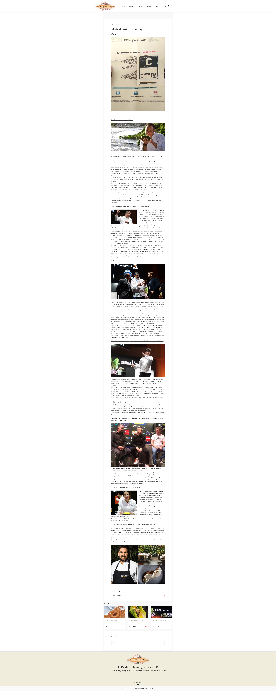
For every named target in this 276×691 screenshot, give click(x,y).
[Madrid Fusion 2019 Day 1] (161, 612)
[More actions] (164, 25)
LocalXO (151, 688)
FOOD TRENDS (130, 15)
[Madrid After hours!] (114, 612)
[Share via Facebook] (112, 591)
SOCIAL (122, 15)
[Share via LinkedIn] (119, 591)
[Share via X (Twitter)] (115, 591)
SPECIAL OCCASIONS (141, 15)
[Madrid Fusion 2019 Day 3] (138, 612)
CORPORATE (115, 15)
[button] (170, 15)
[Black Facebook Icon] (166, 6)
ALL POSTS (106, 15)
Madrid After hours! (111, 621)
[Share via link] (122, 591)
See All (170, 603)
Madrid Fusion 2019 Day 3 (136, 621)
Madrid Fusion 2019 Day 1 (160, 621)
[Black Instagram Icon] (168, 6)
